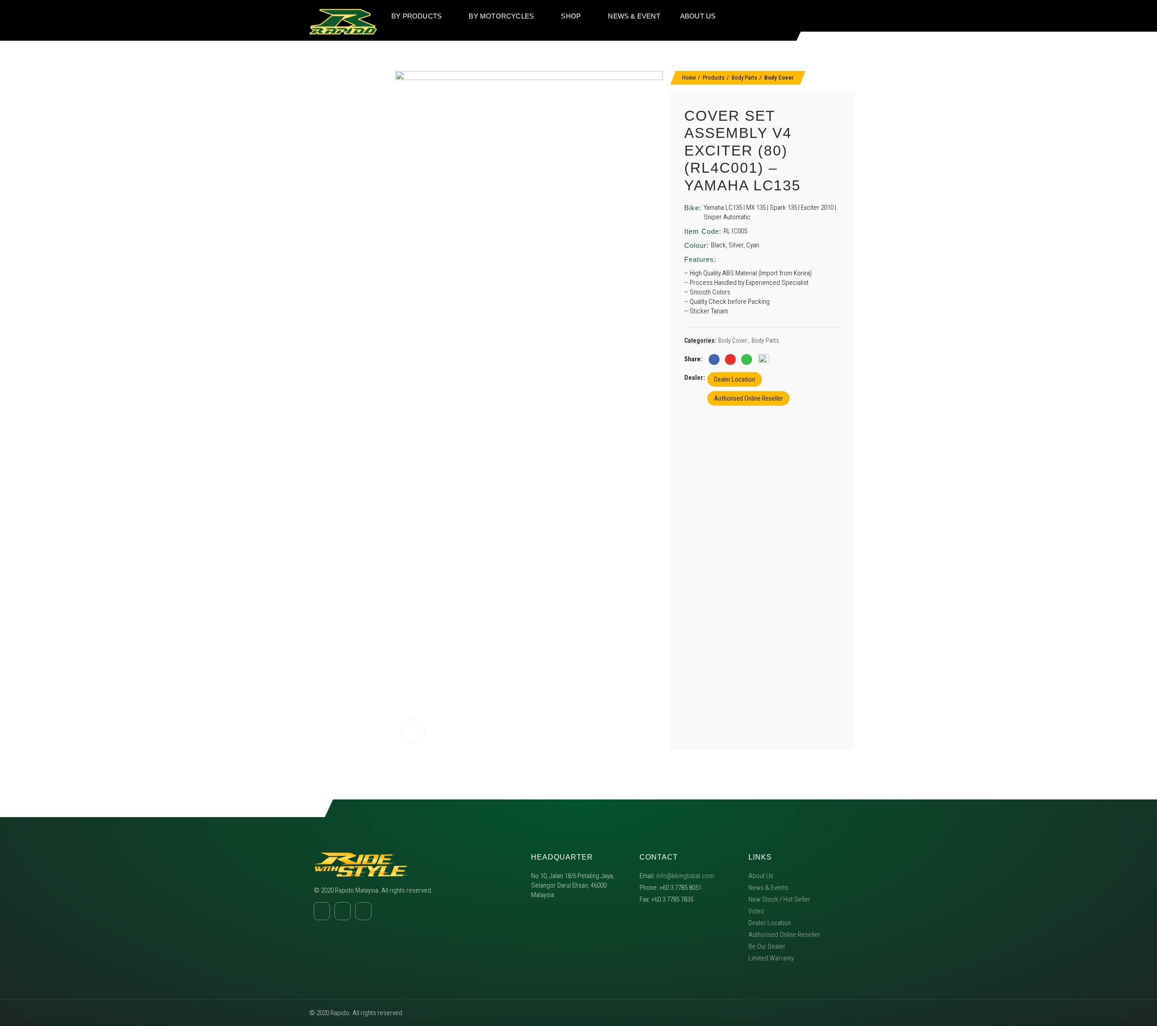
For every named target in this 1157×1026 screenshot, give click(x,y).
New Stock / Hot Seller (779, 899)
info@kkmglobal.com (685, 876)
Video (756, 911)
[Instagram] (824, 16)
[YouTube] (841, 16)
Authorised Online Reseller (748, 398)
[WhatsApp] (746, 359)
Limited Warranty (771, 958)
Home (689, 77)
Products (713, 77)
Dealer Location (734, 379)
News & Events (768, 888)
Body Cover (779, 77)
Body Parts (744, 77)
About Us (760, 876)
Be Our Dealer (766, 946)
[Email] (730, 359)
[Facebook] (807, 16)
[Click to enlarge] (412, 731)
